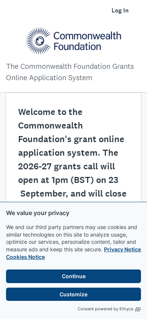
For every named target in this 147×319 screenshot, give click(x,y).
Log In (120, 10)
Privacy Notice (122, 249)
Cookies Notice (25, 257)
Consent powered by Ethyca (105, 308)
